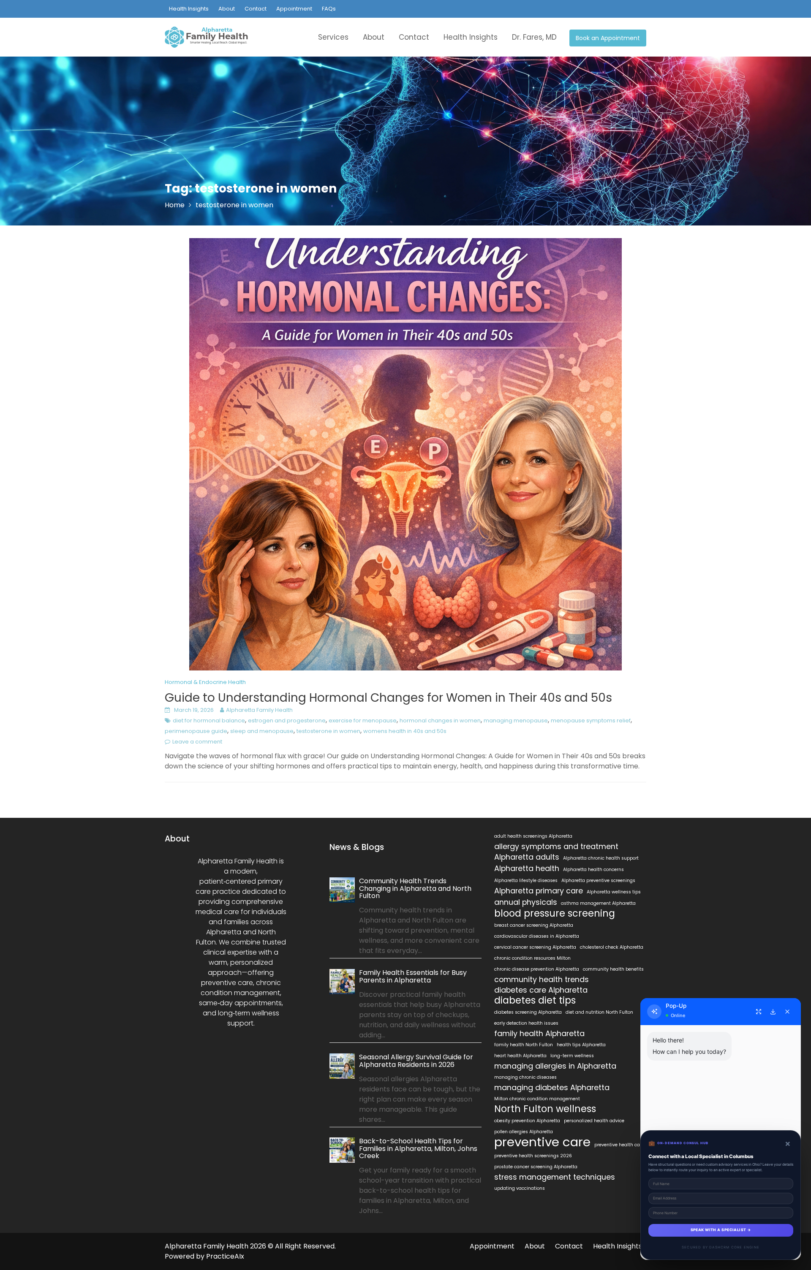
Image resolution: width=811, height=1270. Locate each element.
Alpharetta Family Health (259, 710)
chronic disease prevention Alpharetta (536, 969)
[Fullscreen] (758, 1011)
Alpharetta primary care (538, 891)
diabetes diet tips (535, 1001)
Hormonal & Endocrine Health (205, 682)
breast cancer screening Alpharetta (533, 925)
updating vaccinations (519, 1188)
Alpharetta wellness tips (614, 892)
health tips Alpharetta (581, 1045)
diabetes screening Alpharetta (528, 1012)
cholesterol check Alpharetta (611, 947)
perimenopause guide (196, 731)
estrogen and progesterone (287, 720)
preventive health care (619, 1145)
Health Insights (189, 9)
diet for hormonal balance (209, 720)
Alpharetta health (526, 868)
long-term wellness (572, 1056)
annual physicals (525, 902)
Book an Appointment (608, 38)
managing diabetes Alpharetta (552, 1088)
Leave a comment (197, 742)
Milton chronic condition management (537, 1099)
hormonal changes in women (440, 720)
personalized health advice (594, 1121)
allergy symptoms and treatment (556, 846)
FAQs (329, 9)
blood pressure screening (554, 914)
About (226, 9)
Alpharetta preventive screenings (598, 880)
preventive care (542, 1142)
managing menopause (516, 720)
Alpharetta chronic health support (601, 858)
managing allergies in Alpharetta (555, 1066)
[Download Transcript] (773, 1011)
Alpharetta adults (526, 857)
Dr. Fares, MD (534, 37)
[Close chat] (787, 1011)
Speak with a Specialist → (721, 1230)
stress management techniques (554, 1177)
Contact (256, 9)
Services (333, 37)
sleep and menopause (262, 731)
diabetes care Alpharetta (541, 990)
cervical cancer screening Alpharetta (535, 947)
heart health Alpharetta (520, 1056)
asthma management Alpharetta (598, 903)
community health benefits (613, 969)
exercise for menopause (363, 720)
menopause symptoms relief (591, 720)
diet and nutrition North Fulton (599, 1012)
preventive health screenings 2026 (533, 1156)
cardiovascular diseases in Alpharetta (536, 936)
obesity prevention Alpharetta (527, 1121)
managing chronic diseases (525, 1077)
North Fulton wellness (545, 1109)
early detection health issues (526, 1023)
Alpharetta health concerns (593, 869)
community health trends (541, 979)
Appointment (294, 9)
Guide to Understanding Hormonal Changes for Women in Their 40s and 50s (388, 697)
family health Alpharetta (539, 1033)
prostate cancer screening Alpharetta (535, 1167)
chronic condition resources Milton (532, 958)
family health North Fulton (523, 1045)
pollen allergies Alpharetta (523, 1132)
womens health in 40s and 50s (404, 731)
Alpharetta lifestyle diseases (526, 880)
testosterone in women (328, 731)
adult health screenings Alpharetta (533, 836)
